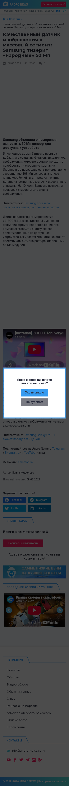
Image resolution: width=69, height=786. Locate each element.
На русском (34, 402)
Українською (34, 392)
